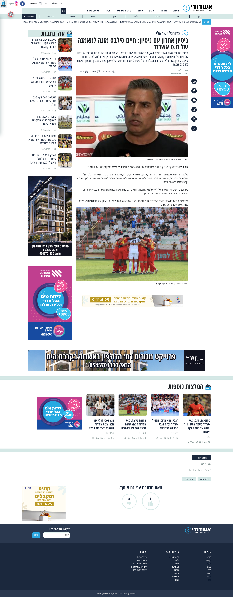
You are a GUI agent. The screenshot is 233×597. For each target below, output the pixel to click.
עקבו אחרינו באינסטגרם (139, 567)
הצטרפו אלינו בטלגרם (140, 563)
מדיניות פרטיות (142, 557)
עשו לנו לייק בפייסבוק (140, 570)
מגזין (109, 10)
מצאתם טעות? (202, 458)
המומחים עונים (174, 557)
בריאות (179, 16)
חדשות (176, 10)
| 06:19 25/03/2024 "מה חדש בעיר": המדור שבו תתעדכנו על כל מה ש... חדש (112, 21)
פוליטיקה (72, 16)
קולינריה (176, 573)
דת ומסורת (50, 16)
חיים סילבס (204, 479)
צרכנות (176, 570)
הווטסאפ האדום (93, 10)
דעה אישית (175, 567)
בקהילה (164, 10)
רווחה (177, 563)
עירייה (93, 16)
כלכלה (136, 16)
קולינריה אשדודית (124, 10)
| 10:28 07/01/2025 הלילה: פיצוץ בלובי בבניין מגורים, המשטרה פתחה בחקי (58, 21)
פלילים (157, 16)
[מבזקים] (3, 3)
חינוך (114, 16)
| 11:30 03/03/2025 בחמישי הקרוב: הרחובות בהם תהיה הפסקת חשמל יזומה (165, 21)
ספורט (140, 10)
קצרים (177, 580)
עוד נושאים (30, 16)
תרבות (151, 10)
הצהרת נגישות (142, 560)
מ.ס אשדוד (189, 479)
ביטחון (200, 16)
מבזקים (206, 21)
